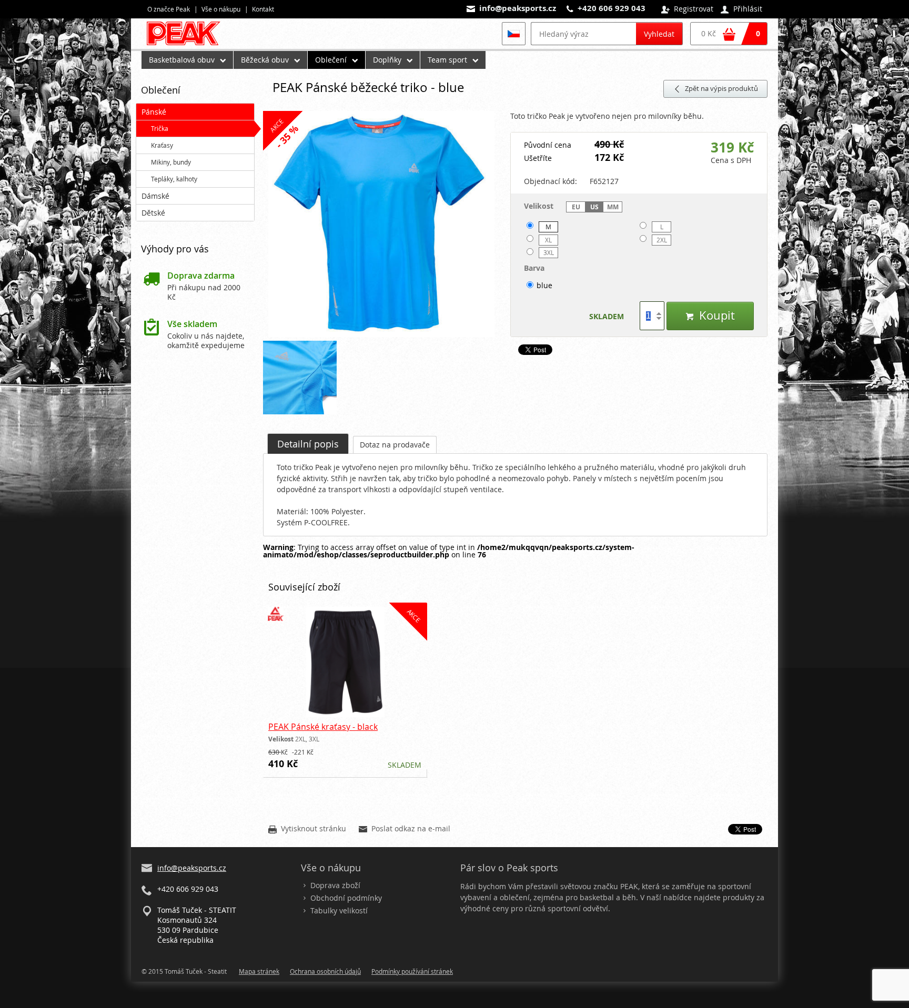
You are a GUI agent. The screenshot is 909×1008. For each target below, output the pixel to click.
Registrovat (687, 9)
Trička (159, 128)
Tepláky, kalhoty (174, 179)
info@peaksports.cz (517, 8)
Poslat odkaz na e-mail (404, 829)
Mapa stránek (259, 971)
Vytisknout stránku (307, 829)
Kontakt (263, 9)
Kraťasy (162, 145)
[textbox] (583, 33)
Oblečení (331, 60)
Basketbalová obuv (182, 60)
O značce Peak (168, 9)
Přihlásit (741, 9)
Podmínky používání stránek (412, 971)
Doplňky (387, 60)
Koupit (710, 315)
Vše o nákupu (220, 9)
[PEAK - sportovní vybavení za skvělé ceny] (188, 45)
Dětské (153, 213)
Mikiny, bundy (171, 162)
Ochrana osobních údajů (325, 971)
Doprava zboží (335, 885)
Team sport (447, 60)
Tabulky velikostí (339, 910)
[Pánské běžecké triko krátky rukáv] (381, 224)
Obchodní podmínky (346, 898)
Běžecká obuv (265, 60)
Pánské (154, 112)
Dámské (155, 196)
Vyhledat (659, 34)
